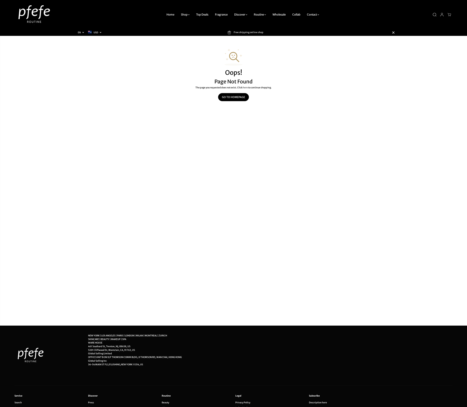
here (245, 87)
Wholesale (279, 14)
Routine (259, 14)
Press (91, 402)
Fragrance (221, 14)
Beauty (165, 402)
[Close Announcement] (393, 32)
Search (18, 402)
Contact (312, 14)
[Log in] (442, 14)
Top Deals (202, 14)
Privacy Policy (242, 402)
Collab (296, 14)
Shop (184, 14)
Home (170, 14)
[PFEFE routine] (34, 14)
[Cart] (449, 14)
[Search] (434, 14)
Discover (240, 14)
